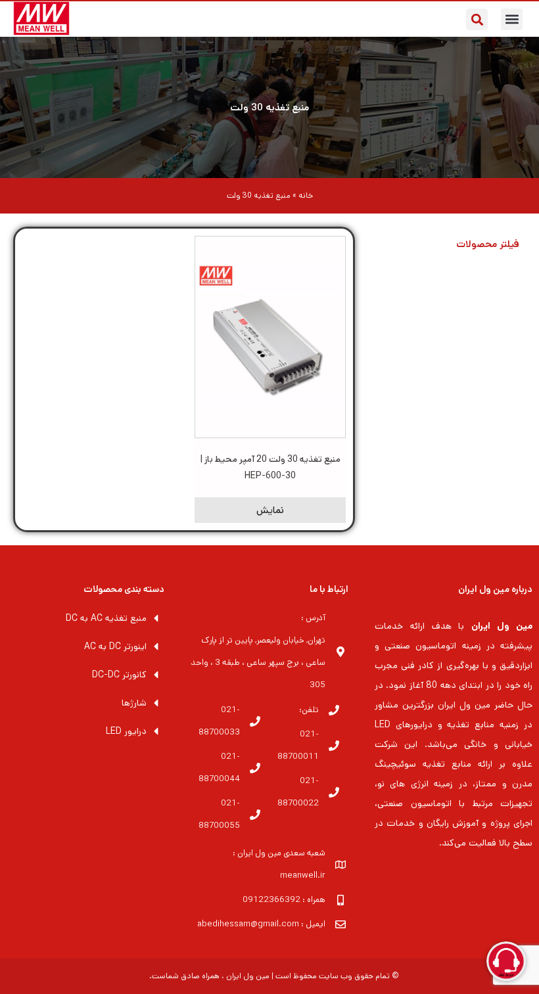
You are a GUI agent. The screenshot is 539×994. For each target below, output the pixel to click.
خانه (305, 195)
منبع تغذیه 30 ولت (269, 107)
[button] (512, 19)
